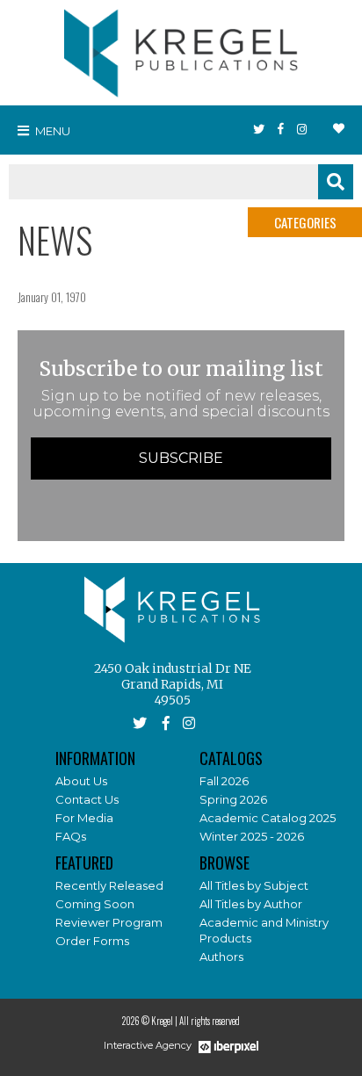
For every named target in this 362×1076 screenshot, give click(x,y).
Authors (221, 957)
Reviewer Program (109, 922)
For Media (84, 818)
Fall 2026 (224, 781)
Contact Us (87, 799)
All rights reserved (209, 1021)
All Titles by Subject (253, 885)
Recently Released (109, 885)
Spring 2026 (233, 799)
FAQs (70, 836)
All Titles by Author (250, 904)
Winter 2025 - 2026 (251, 836)
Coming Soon (94, 904)
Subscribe (181, 458)
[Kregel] (181, 49)
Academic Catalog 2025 (267, 818)
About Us (81, 781)
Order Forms (92, 941)
